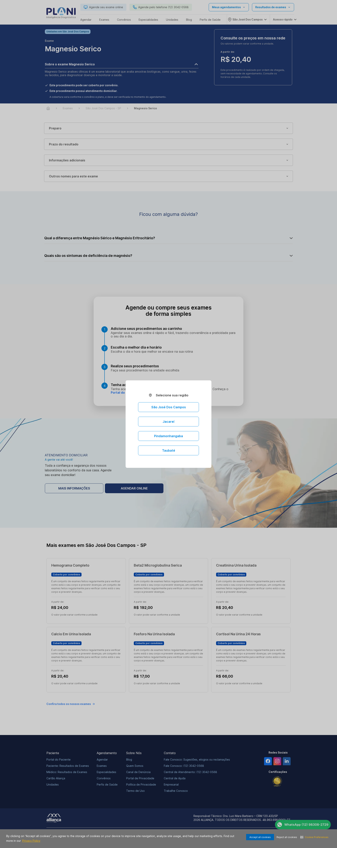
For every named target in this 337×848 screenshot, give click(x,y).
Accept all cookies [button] (260, 837)
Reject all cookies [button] (287, 837)
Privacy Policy (31, 840)
